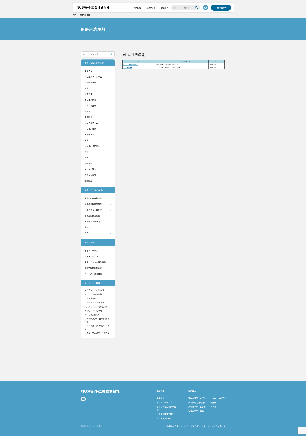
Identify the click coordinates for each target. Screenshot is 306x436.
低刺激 (87, 111)
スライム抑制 (90, 128)
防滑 (86, 157)
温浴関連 (160, 398)
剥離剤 (213, 402)
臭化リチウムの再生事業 (95, 262)
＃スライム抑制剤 (92, 314)
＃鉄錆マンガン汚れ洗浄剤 (96, 306)
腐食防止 (88, 117)
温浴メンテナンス (92, 250)
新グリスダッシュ (130, 64)
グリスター (127, 67)
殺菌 (86, 151)
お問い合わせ (221, 7)
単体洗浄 (88, 70)
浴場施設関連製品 (196, 411)
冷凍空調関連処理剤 (93, 267)
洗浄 (86, 140)
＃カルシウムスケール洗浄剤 (97, 332)
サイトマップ (182, 426)
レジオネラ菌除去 (92, 146)
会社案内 (164, 7)
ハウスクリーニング (197, 406)
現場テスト (89, 134)
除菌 (86, 88)
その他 (213, 406)
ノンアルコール (91, 122)
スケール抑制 (90, 105)
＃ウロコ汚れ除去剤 (93, 294)
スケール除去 (90, 82)
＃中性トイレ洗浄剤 (93, 310)
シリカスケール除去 (93, 76)
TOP (74, 15)
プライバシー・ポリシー (200, 426)
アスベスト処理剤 (164, 418)
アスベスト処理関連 (93, 273)
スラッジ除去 (90, 175)
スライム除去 (90, 169)
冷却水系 (88, 163)
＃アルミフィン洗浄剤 (94, 302)
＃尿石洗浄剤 (90, 298)
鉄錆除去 (88, 180)
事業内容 (137, 7)
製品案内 (151, 7)
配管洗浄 (88, 94)
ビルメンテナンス (92, 256)
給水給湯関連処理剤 (197, 402)
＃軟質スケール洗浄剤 (94, 290)
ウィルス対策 (90, 99)
